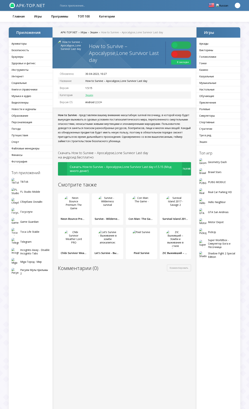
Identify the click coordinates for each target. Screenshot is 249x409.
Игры (38, 16)
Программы (59, 16)
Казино (203, 70)
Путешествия (19, 135)
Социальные (19, 83)
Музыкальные (207, 83)
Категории (107, 16)
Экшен (203, 142)
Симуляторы (207, 115)
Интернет (17, 76)
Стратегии (205, 128)
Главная (19, 16)
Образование (19, 115)
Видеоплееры (19, 102)
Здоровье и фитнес (23, 63)
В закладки (183, 62)
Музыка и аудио (21, 96)
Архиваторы (19, 43)
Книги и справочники (24, 89)
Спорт (15, 142)
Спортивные (207, 122)
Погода (16, 128)
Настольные (207, 89)
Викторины (206, 50)
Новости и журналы (23, 109)
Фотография (19, 161)
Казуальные (206, 76)
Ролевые (204, 109)
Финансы (16, 155)
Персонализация (21, 122)
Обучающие (206, 96)
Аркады (203, 43)
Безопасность (20, 50)
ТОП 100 (84, 16)
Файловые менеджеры (25, 148)
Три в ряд (205, 135)
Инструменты (19, 70)
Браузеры (17, 56)
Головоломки (207, 56)
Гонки (203, 63)
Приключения (207, 102)
